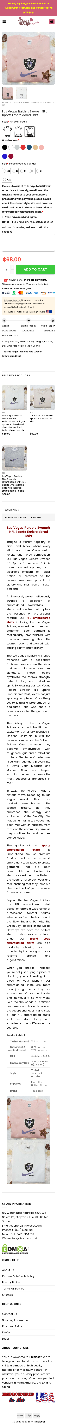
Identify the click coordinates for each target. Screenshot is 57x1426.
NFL (4, 105)
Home (5, 102)
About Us (8, 1270)
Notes (5, 222)
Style (5, 121)
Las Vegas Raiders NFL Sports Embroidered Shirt (42, 418)
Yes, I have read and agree (21, 217)
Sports (47, 102)
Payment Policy (12, 1326)
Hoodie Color (10, 140)
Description (12, 509)
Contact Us (9, 1314)
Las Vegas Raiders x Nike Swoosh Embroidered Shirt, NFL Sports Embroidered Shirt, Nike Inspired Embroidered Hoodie (14, 423)
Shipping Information (16, 1320)
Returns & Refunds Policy (18, 1276)
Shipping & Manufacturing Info (23, 517)
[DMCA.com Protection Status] (15, 1249)
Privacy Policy (11, 1282)
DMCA (6, 1332)
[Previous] (7, 58)
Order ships (28, 330)
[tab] (28, 510)
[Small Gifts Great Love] (28, 21)
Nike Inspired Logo (22, 345)
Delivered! (49, 330)
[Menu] (4, 22)
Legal (5, 1339)
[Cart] (52, 21)
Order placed (9, 330)
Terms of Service (13, 1288)
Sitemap (7, 1295)
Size (5, 163)
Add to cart (35, 269)
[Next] (50, 58)
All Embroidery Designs (26, 102)
